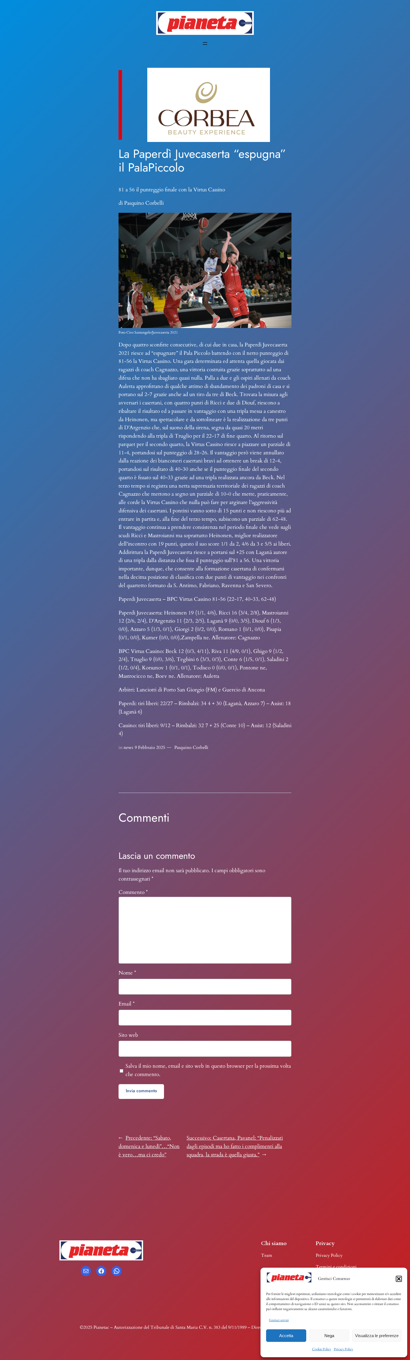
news (128, 747)
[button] (399, 1279)
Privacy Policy (343, 1349)
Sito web (128, 1035)
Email (127, 1003)
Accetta (286, 1335)
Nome (127, 972)
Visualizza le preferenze (377, 1335)
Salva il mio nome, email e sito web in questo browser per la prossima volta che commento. (208, 1070)
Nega (329, 1335)
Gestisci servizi (279, 1320)
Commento (133, 892)
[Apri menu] (205, 43)
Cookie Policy (321, 1349)
